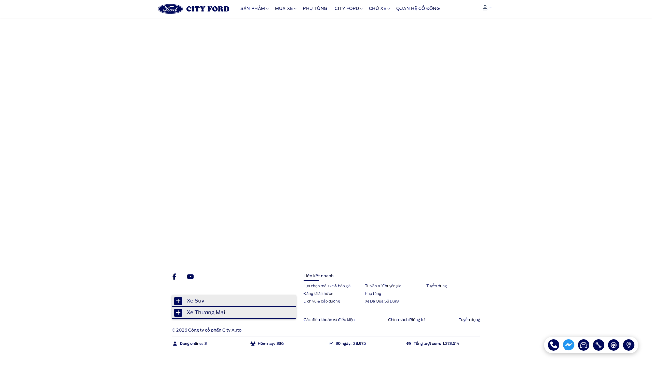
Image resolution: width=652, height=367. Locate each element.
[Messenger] (569, 345)
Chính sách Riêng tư (406, 320)
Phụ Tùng (315, 8)
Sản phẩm (252, 8)
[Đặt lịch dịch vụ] (599, 345)
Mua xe (284, 8)
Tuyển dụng (469, 320)
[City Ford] (193, 9)
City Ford (347, 8)
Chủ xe (377, 8)
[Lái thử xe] (614, 345)
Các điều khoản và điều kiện (329, 320)
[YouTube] (190, 276)
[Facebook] (175, 276)
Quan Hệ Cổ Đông (418, 8)
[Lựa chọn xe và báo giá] (584, 345)
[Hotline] (554, 345)
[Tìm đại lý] (629, 345)
